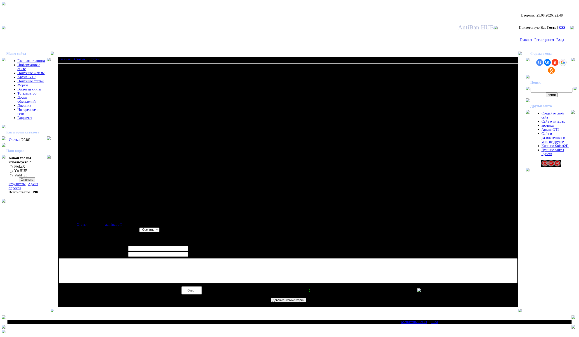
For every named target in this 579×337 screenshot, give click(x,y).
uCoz (434, 322)
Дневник (24, 105)
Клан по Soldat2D (555, 146)
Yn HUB (21, 171)
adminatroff (113, 224)
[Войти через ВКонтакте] (547, 62)
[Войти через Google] (563, 62)
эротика (547, 125)
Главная (526, 40)
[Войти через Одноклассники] (551, 70)
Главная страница (31, 61)
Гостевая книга (29, 89)
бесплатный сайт (414, 322)
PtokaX (19, 166)
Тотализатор (26, 93)
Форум (22, 85)
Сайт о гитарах (553, 121)
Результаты (17, 184)
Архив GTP (26, 77)
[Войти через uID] (539, 62)
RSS (562, 27)
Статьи (14, 140)
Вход (560, 40)
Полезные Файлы (31, 73)
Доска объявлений (26, 99)
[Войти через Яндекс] (555, 62)
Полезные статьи (30, 81)
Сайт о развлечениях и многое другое (553, 138)
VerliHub (20, 175)
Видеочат (24, 118)
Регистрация (544, 40)
